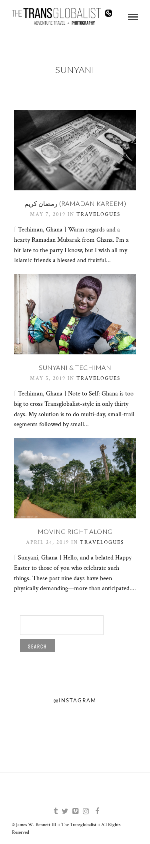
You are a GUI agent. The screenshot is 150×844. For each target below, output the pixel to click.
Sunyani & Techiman (75, 367)
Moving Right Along (75, 531)
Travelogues (98, 214)
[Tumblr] (54, 811)
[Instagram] (85, 811)
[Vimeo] (75, 811)
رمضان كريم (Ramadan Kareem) (75, 203)
